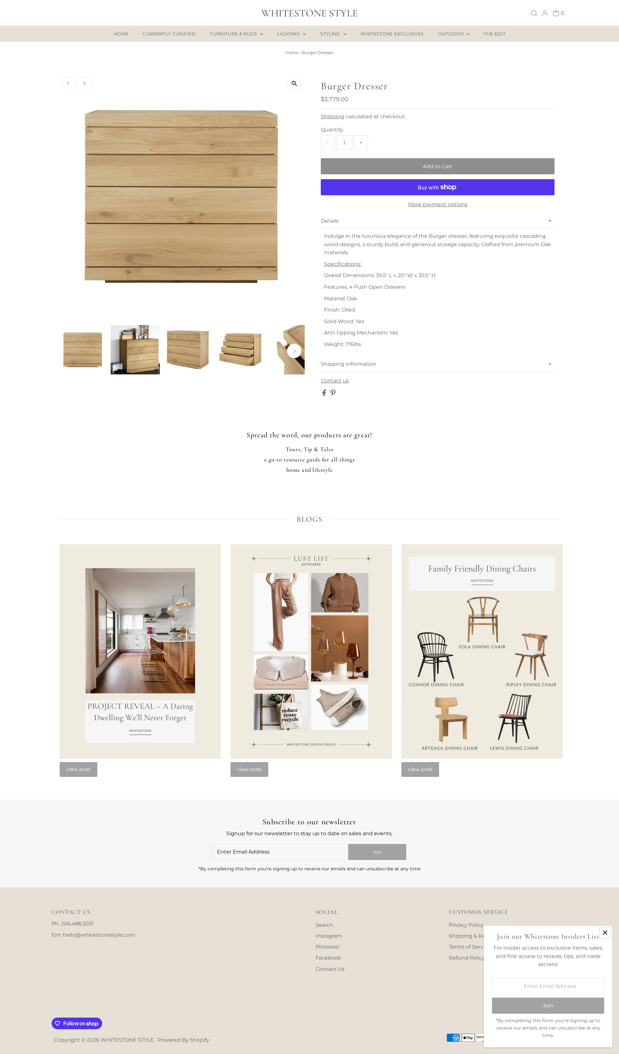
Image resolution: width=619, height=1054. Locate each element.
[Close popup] (605, 933)
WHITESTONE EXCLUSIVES (392, 34)
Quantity (332, 130)
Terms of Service (470, 947)
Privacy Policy (466, 925)
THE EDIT (495, 34)
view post (78, 769)
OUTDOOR (451, 34)
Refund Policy (467, 958)
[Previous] (68, 83)
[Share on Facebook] (324, 394)
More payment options (437, 204)
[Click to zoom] (294, 83)
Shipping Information (348, 364)
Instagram (329, 936)
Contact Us (330, 969)
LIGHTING (289, 34)
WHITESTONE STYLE (309, 13)
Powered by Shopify (183, 1040)
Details (330, 221)
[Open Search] (534, 13)
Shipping (332, 116)
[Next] (84, 83)
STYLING (331, 34)
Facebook (328, 958)
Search (324, 925)
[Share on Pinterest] (333, 394)
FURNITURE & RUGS (234, 34)
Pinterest (327, 947)
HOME (120, 34)
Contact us (335, 380)
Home (292, 52)
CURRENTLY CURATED (169, 34)
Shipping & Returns (474, 936)
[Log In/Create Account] (545, 13)
